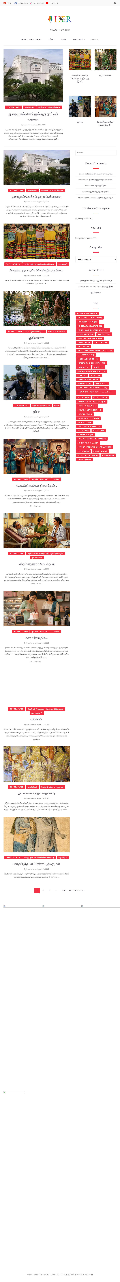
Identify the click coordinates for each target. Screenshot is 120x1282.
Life (82, 375)
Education (86, 334)
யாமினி (56, 479)
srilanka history (89, 426)
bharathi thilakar (90, 318)
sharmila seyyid (89, 418)
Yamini (108, 455)
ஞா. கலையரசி (37, 558)
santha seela (87, 406)
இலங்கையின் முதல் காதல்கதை (37, 793)
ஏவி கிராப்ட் (36, 719)
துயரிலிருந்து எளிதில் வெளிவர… (101, 179)
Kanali (84, 367)
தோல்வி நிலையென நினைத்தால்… (105, 123)
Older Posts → (77, 891)
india (84, 347)
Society (85, 422)
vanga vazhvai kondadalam (95, 447)
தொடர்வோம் (78, 39)
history (102, 342)
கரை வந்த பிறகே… (37, 637)
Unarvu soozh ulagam (92, 439)
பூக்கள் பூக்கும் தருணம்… (100, 191)
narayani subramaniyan (93, 388)
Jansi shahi (86, 355)
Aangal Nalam (87, 314)
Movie (102, 384)
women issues (88, 455)
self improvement (90, 410)
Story (84, 431)
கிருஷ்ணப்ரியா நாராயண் (41, 405)
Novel (84, 398)
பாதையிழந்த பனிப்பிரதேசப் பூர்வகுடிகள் (36, 863)
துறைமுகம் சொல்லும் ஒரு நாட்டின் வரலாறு (37, 196)
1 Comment (36, 506)
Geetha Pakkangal (90, 338)
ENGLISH (95, 39)
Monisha (85, 384)
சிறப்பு (63, 39)
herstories (27, 125)
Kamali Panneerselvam (92, 363)
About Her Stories (31, 39)
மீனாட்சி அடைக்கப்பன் (57, 331)
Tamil (99, 431)
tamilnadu (86, 435)
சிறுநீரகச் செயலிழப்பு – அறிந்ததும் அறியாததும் (45, 553)
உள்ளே (51, 39)
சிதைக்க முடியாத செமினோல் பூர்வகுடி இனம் (80, 78)
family (105, 334)
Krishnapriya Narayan (92, 371)
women (100, 451)
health (84, 342)
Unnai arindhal (89, 443)
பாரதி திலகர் (29, 107)
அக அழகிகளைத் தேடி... (35, 331)
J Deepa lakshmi (88, 359)
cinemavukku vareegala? (93, 330)
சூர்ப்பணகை (105, 75)
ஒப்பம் (80, 122)
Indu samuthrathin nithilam (95, 351)
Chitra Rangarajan (91, 326)
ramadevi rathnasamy (92, 402)
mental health (88, 379)
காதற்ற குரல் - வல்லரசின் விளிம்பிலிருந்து (39, 264)
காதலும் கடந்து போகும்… (104, 197)
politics (100, 398)
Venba (84, 451)
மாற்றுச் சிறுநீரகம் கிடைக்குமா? (36, 564)
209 (63, 891)
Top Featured (14, 107)
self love (85, 414)
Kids (99, 367)
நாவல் (56, 405)
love (96, 375)
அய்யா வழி (85, 459)
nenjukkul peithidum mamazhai (94, 392)
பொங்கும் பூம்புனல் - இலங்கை (49, 107)
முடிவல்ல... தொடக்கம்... (41, 479)
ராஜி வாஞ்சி (63, 264)
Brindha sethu (88, 322)
